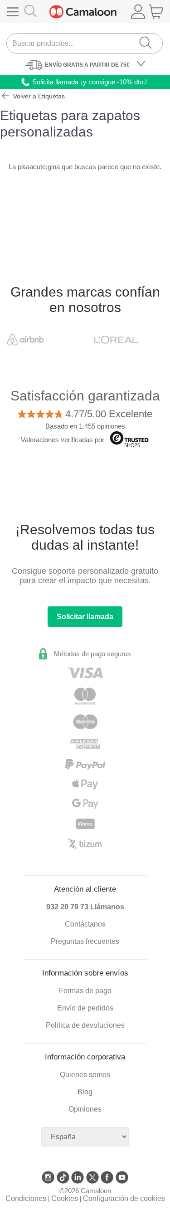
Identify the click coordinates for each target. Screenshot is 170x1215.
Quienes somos (85, 1074)
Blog (85, 1092)
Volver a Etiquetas (38, 96)
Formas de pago (85, 991)
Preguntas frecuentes (85, 941)
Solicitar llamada (85, 616)
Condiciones (25, 1198)
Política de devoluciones (85, 1025)
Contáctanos (85, 924)
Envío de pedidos (85, 1008)
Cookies (64, 1198)
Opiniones (85, 1109)
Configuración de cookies (124, 1198)
